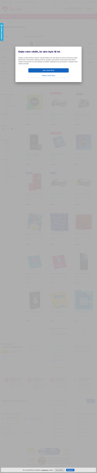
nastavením (44, 470)
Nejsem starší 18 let (48, 75)
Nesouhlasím (59, 470)
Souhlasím (70, 470)
